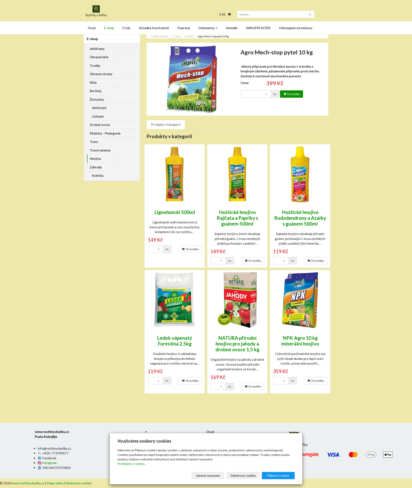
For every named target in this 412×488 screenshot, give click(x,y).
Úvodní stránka (159, 36)
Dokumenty (206, 28)
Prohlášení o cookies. (131, 464)
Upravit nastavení (208, 475)
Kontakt (232, 28)
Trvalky (95, 65)
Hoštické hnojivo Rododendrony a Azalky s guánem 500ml (300, 218)
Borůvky (96, 91)
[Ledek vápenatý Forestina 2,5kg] (174, 300)
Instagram (49, 463)
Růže (93, 82)
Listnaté (98, 116)
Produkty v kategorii (165, 124)
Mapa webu (55, 483)
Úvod (91, 28)
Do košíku (293, 94)
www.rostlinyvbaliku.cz (28, 483)
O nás (126, 28)
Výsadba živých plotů (154, 28)
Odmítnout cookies (243, 475)
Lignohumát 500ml (174, 212)
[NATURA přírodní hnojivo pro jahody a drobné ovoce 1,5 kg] (237, 300)
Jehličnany (97, 49)
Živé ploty (97, 99)
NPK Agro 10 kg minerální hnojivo (300, 341)
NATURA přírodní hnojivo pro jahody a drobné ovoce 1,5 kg (237, 343)
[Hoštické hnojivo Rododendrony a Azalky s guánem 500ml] (300, 174)
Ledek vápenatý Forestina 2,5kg (174, 341)
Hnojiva (189, 36)
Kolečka (97, 175)
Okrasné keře (99, 57)
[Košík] (228, 14)
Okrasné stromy (101, 74)
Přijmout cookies (278, 475)
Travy (94, 142)
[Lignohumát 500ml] (174, 174)
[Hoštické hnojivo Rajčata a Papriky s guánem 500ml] (237, 174)
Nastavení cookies (78, 483)
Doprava (183, 28)
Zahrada (96, 167)
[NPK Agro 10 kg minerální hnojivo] (300, 300)
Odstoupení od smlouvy (295, 28)
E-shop (109, 28)
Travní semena (100, 150)
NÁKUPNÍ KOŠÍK (258, 28)
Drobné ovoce (100, 125)
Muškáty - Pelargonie (105, 133)
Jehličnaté (99, 108)
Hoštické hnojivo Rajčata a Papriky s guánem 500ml (237, 218)
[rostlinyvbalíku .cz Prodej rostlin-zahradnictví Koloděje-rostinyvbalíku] (122, 11)
